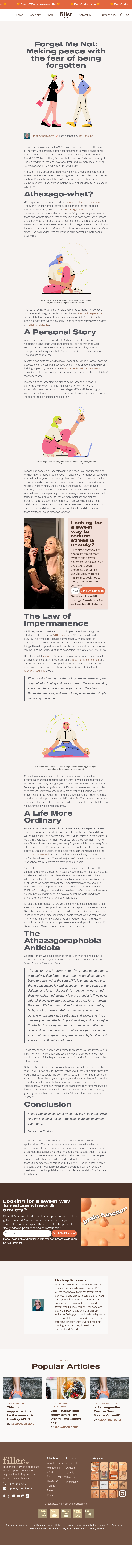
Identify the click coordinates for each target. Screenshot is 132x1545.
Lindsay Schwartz (43, 135)
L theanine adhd (17, 1403)
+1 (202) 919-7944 (17, 1483)
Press (50, 1490)
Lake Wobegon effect (37, 854)
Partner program (56, 1476)
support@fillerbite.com (21, 1488)
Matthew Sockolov (34, 671)
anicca (46, 656)
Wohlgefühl (85, 14)
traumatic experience (90, 313)
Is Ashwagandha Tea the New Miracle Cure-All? (107, 1411)
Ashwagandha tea (105, 1403)
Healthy (70, 1477)
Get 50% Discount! (92, 591)
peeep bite (72, 1463)
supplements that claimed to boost (82, 368)
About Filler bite (56, 1463)
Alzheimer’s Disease (38, 324)
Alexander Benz (22, 1424)
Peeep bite (35, 14)
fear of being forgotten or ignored (82, 202)
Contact (51, 1485)
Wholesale (72, 1481)
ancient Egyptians (74, 209)
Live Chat (52, 1481)
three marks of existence (85, 659)
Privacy (51, 1495)
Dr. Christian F (87, 135)
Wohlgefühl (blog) (53, 1469)
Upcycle (71, 1467)
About (50, 14)
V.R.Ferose (59, 635)
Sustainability (108, 14)
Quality (70, 1472)
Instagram (97, 1458)
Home (19, 14)
